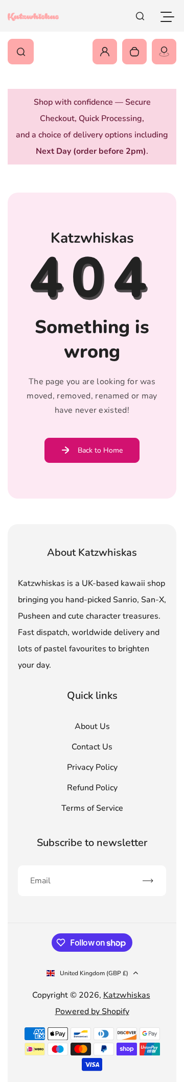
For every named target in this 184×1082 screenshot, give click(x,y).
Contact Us (92, 746)
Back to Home (100, 450)
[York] (164, 51)
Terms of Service (92, 808)
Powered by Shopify (92, 1011)
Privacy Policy (92, 767)
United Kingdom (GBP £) (94, 973)
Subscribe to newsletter (92, 843)
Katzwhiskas (126, 995)
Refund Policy (92, 787)
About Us (92, 726)
